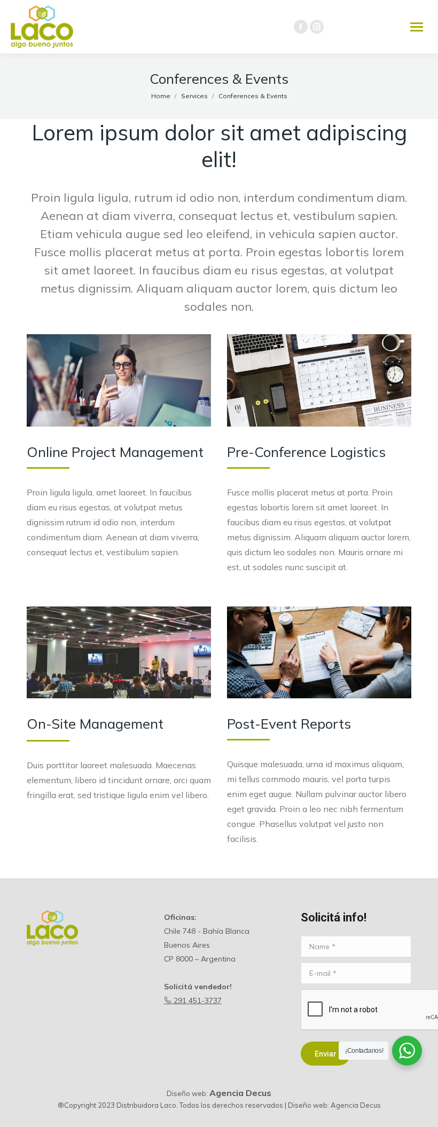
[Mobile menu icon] (416, 27)
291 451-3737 (196, 1000)
